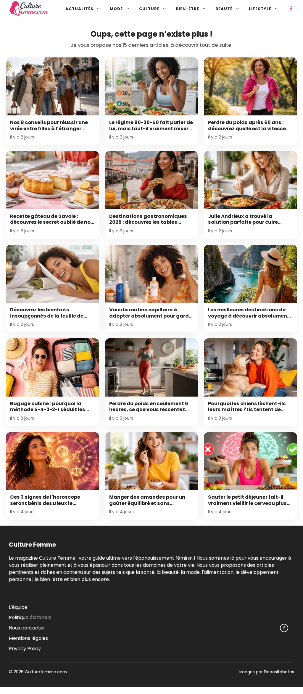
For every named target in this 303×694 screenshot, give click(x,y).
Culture (149, 9)
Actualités (79, 9)
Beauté (224, 9)
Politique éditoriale (30, 617)
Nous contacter (27, 627)
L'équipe (18, 607)
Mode (116, 9)
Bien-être (187, 9)
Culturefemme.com (45, 672)
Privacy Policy (25, 648)
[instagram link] (284, 628)
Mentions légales (28, 638)
